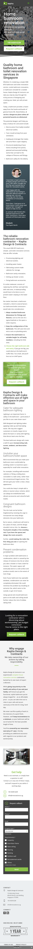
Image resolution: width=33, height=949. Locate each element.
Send (16, 869)
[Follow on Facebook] (4, 913)
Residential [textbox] (9, 831)
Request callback (14, 48)
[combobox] (16, 831)
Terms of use (8, 944)
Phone (7, 814)
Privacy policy (21, 944)
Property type (9, 828)
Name (7, 807)
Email (6, 821)
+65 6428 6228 (14, 42)
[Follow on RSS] (7, 913)
